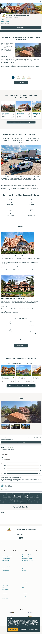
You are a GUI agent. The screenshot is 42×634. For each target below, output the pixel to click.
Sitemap (3, 587)
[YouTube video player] (28, 50)
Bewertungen (16, 30)
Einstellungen (23, 629)
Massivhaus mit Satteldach (27, 554)
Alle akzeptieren (13, 629)
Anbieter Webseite (21, 534)
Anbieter (4, 542)
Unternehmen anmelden (27, 595)
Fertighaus (24, 565)
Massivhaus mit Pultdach (27, 558)
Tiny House (24, 570)
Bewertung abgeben (5, 21)
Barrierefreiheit (5, 585)
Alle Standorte (4, 521)
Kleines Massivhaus (6, 558)
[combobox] (14, 460)
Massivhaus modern (6, 568)
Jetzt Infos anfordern (21, 27)
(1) (11, 19)
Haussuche (4, 595)
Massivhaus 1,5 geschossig (7, 556)
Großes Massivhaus (6, 560)
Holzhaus (24, 566)
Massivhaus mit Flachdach (27, 556)
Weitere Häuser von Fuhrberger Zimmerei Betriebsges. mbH (21, 122)
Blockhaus (24, 568)
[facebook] (20, 538)
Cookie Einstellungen (6, 589)
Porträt (7, 30)
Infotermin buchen (25, 596)
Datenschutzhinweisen (25, 626)
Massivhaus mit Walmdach (27, 560)
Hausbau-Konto (5, 598)
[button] (40, 1)
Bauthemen (16, 550)
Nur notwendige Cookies (33, 629)
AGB (23, 587)
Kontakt (21, 30)
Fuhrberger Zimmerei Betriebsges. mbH (14, 542)
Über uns (3, 584)
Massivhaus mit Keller (6, 566)
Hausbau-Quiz (5, 596)
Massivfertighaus (5, 570)
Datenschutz (24, 584)
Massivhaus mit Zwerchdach (7, 565)
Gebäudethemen (6, 550)
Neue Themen (36, 550)
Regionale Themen (26, 550)
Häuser (10, 30)
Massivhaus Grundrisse (6, 554)
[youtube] (22, 538)
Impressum (24, 585)
